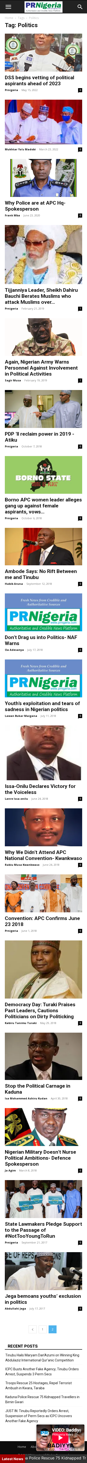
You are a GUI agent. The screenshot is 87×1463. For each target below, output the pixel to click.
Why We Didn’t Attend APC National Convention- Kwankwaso (43, 855)
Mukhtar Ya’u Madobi (20, 149)
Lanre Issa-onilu (16, 798)
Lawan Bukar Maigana (21, 716)
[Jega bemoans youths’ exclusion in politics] (43, 1271)
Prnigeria (11, 90)
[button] (8, 6)
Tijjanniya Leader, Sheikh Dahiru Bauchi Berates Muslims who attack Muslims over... (41, 296)
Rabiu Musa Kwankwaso (22, 864)
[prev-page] (33, 1329)
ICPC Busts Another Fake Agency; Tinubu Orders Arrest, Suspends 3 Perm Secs (42, 1371)
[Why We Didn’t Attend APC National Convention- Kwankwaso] (43, 827)
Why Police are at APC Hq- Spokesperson (35, 206)
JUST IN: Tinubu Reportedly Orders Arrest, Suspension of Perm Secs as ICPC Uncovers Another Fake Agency (38, 1416)
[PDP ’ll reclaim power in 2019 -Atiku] (43, 409)
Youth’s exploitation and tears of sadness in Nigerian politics (42, 706)
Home (9, 18)
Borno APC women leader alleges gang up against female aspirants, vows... (43, 506)
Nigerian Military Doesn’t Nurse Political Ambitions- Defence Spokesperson (40, 1158)
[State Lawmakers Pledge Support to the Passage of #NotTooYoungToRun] (43, 1199)
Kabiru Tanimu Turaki (21, 1023)
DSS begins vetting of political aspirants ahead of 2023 (39, 80)
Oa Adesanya (14, 650)
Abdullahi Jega (15, 1308)
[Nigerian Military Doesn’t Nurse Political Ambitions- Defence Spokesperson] (43, 1127)
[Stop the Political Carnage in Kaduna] (43, 1056)
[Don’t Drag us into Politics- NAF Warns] (43, 612)
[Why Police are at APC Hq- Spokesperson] (43, 178)
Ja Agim (10, 1170)
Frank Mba (12, 215)
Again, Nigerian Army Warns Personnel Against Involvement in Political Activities (41, 368)
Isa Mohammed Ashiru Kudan (26, 1098)
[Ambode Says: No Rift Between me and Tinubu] (43, 547)
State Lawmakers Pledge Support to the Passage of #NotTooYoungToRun (43, 1230)
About (35, 1447)
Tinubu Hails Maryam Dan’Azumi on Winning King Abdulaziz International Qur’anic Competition (42, 1357)
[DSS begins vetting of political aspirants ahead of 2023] (43, 53)
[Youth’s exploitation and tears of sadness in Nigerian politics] (43, 678)
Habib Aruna (14, 583)
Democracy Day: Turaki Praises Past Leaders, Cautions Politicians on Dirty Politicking (40, 1010)
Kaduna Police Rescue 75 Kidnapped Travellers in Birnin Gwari (42, 1399)
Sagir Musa (13, 380)
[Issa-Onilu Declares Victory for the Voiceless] (43, 752)
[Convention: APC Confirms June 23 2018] (43, 893)
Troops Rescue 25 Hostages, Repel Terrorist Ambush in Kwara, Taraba (38, 1385)
